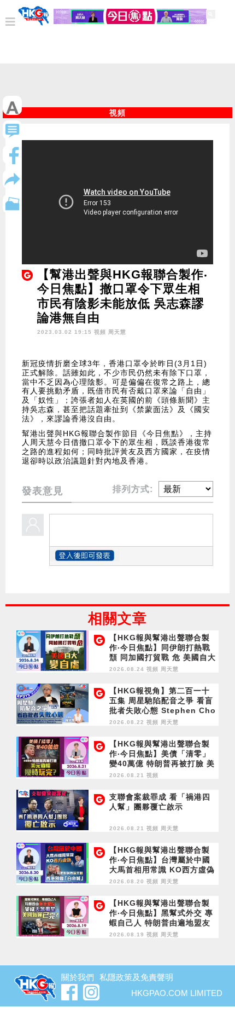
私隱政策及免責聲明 (136, 977)
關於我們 (77, 977)
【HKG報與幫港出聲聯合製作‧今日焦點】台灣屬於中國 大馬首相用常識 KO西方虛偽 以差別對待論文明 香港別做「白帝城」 (162, 870)
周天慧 (117, 332)
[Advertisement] (117, 88)
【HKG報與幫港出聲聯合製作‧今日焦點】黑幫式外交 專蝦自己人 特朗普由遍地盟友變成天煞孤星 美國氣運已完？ (161, 923)
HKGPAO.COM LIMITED (176, 993)
